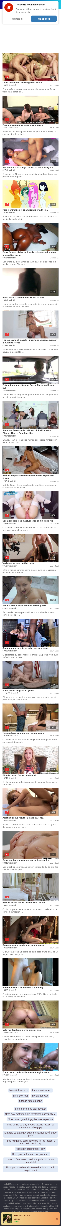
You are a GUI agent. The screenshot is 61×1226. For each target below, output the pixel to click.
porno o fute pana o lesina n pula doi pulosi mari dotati (30, 1161)
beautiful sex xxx (18, 1090)
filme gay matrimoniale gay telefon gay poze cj (30, 1114)
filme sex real (20, 1095)
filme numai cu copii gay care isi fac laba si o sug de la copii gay (30, 1142)
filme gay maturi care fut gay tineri (30, 1154)
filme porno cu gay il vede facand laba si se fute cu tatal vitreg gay (30, 1126)
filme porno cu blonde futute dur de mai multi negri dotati (30, 1169)
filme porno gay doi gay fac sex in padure (30, 1119)
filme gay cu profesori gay (30, 1149)
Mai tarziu (17, 18)
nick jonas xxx (40, 1095)
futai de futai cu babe (30, 1101)
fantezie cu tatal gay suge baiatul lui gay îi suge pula (30, 1134)
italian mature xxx (42, 1090)
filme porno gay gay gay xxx (30, 1108)
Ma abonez (44, 18)
